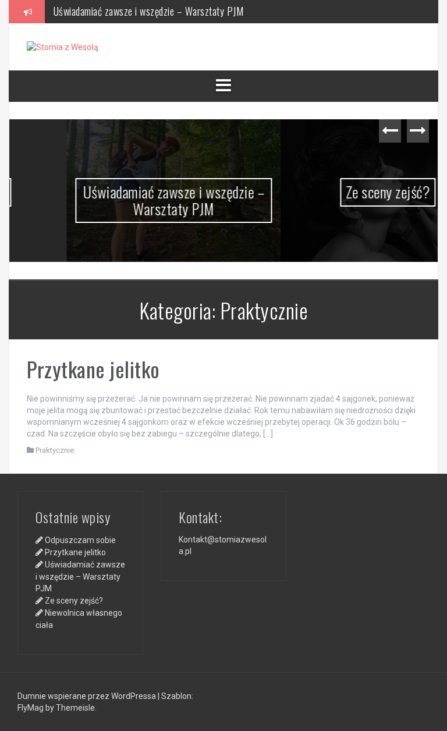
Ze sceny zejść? (333, 191)
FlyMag (30, 707)
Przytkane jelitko (93, 368)
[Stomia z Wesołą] (62, 46)
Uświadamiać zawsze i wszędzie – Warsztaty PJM (149, 11)
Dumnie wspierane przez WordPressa (87, 696)
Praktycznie (55, 450)
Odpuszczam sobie (80, 540)
